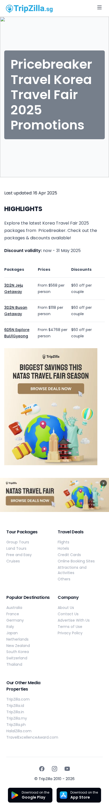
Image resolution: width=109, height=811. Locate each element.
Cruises (13, 561)
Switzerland (16, 658)
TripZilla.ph (16, 724)
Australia (14, 607)
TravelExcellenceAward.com (32, 737)
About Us (66, 607)
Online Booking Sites (76, 561)
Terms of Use (70, 626)
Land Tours (16, 548)
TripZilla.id (15, 705)
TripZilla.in (15, 712)
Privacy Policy (70, 633)
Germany (15, 620)
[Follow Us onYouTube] (67, 769)
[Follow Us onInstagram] (54, 769)
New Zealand (18, 645)
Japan (12, 633)
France (12, 614)
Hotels (63, 548)
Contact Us (68, 614)
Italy (10, 626)
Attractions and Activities (72, 570)
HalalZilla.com (18, 731)
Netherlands (17, 639)
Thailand (14, 664)
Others (64, 579)
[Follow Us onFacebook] (42, 769)
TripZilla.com (18, 699)
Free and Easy (19, 554)
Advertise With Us (74, 620)
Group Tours (17, 542)
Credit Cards (69, 554)
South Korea (17, 651)
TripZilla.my (16, 718)
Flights (63, 542)
